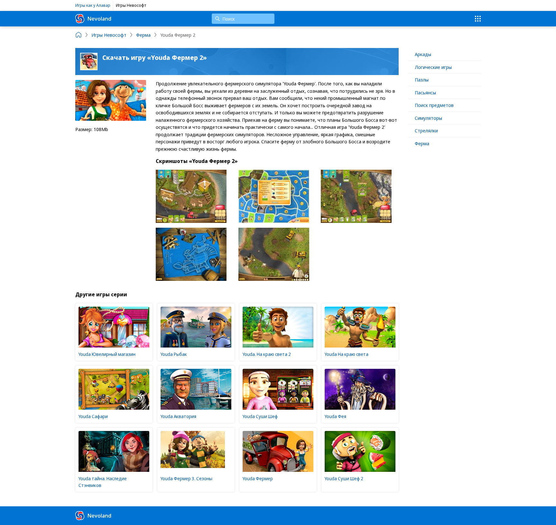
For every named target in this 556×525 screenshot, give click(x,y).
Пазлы (422, 79)
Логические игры (433, 67)
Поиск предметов (434, 105)
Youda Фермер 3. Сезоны (186, 478)
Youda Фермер (258, 478)
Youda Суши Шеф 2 (344, 478)
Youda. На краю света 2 (267, 354)
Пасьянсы (425, 92)
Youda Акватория (178, 416)
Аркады (423, 54)
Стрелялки (426, 130)
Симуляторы (428, 118)
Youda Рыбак (174, 354)
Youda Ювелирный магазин (107, 354)
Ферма (422, 143)
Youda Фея (335, 416)
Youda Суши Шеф (260, 416)
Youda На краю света (346, 354)
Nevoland (99, 18)
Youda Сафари (93, 416)
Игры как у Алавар (92, 5)
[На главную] (78, 35)
